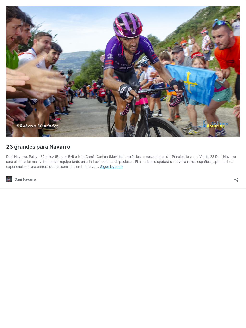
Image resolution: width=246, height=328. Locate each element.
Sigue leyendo (111, 166)
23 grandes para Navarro (38, 147)
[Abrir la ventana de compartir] (236, 178)
